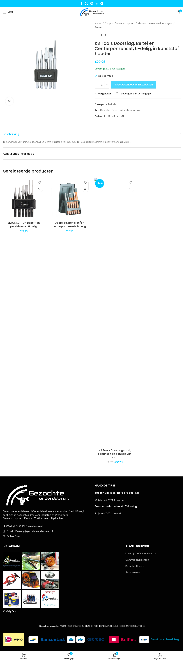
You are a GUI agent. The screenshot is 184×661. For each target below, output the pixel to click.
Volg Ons (11, 611)
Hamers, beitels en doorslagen (155, 23)
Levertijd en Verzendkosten (141, 553)
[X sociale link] (86, 3)
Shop (108, 23)
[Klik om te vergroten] (9, 101)
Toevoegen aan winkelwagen (133, 84)
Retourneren (132, 572)
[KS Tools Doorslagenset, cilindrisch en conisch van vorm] (115, 312)
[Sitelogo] (92, 11)
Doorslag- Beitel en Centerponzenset (121, 109)
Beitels (99, 27)
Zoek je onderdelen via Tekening (116, 506)
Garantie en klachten (137, 559)
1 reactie (119, 500)
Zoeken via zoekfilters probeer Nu (117, 493)
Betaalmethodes (134, 565)
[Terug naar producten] (101, 35)
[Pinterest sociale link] (91, 3)
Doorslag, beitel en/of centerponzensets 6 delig (69, 224)
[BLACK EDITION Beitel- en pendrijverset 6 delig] (24, 199)
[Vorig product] (97, 35)
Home (98, 23)
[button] (40, 189)
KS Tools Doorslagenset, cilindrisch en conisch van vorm (115, 453)
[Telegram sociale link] (101, 3)
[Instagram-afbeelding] (12, 561)
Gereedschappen (124, 23)
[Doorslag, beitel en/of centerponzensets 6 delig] (69, 199)
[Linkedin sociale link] (96, 3)
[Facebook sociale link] (81, 3)
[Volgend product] (105, 35)
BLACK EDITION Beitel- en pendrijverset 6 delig (24, 224)
